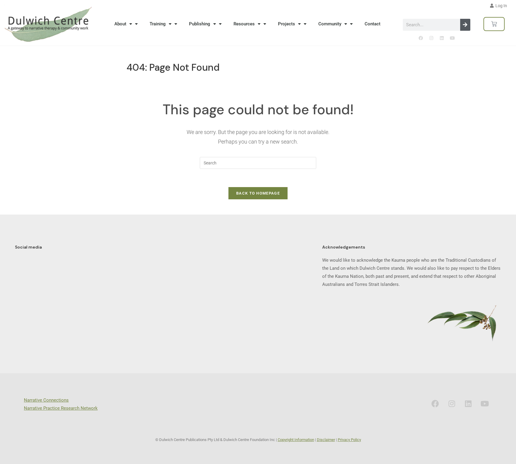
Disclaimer (326, 439)
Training (158, 24)
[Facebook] (420, 38)
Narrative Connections (46, 400)
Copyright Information (296, 439)
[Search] (465, 25)
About (120, 24)
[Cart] (494, 24)
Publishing (199, 24)
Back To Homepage (258, 193)
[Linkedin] (441, 38)
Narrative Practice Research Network (61, 408)
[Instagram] (431, 38)
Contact (372, 24)
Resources (244, 24)
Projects (286, 24)
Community (329, 24)
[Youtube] (452, 38)
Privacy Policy (349, 439)
